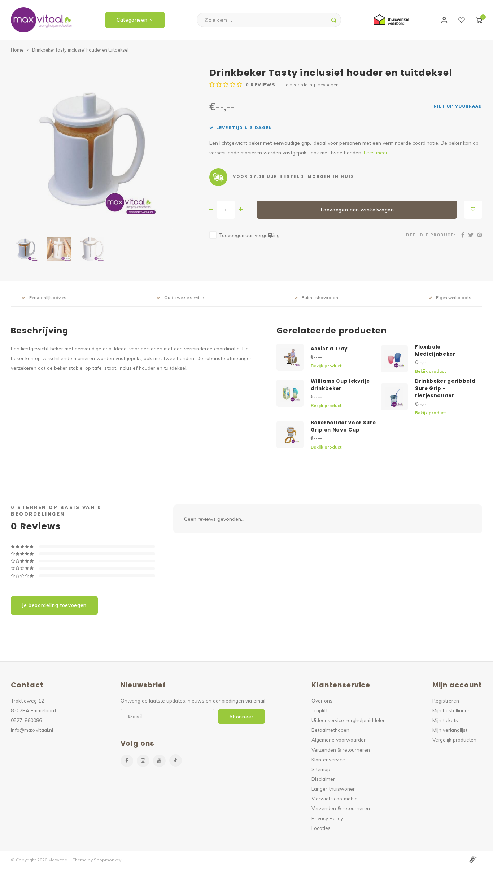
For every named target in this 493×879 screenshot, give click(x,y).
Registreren (445, 700)
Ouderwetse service (184, 297)
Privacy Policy (327, 818)
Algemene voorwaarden (339, 739)
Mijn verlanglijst (449, 730)
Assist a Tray (329, 348)
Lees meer (376, 152)
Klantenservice (328, 759)
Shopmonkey (107, 859)
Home (17, 50)
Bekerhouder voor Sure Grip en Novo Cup (343, 426)
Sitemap (320, 769)
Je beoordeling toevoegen (311, 84)
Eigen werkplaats (453, 297)
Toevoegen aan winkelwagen (357, 210)
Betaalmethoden (330, 730)
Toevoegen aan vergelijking (249, 235)
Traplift (319, 710)
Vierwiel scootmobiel (335, 798)
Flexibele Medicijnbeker (435, 351)
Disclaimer (323, 779)
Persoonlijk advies (47, 297)
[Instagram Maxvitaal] (143, 761)
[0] (479, 19)
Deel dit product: (430, 234)
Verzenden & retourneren (340, 750)
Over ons (321, 700)
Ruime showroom (320, 297)
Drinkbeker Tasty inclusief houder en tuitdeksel (80, 50)
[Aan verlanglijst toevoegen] (473, 210)
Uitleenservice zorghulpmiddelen (348, 720)
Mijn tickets (445, 720)
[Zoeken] (334, 20)
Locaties (321, 828)
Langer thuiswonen (333, 789)
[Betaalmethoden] (472, 859)
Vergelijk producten (454, 739)
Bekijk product (326, 365)
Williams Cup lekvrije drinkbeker (340, 385)
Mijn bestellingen (451, 710)
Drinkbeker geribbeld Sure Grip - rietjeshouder (445, 388)
